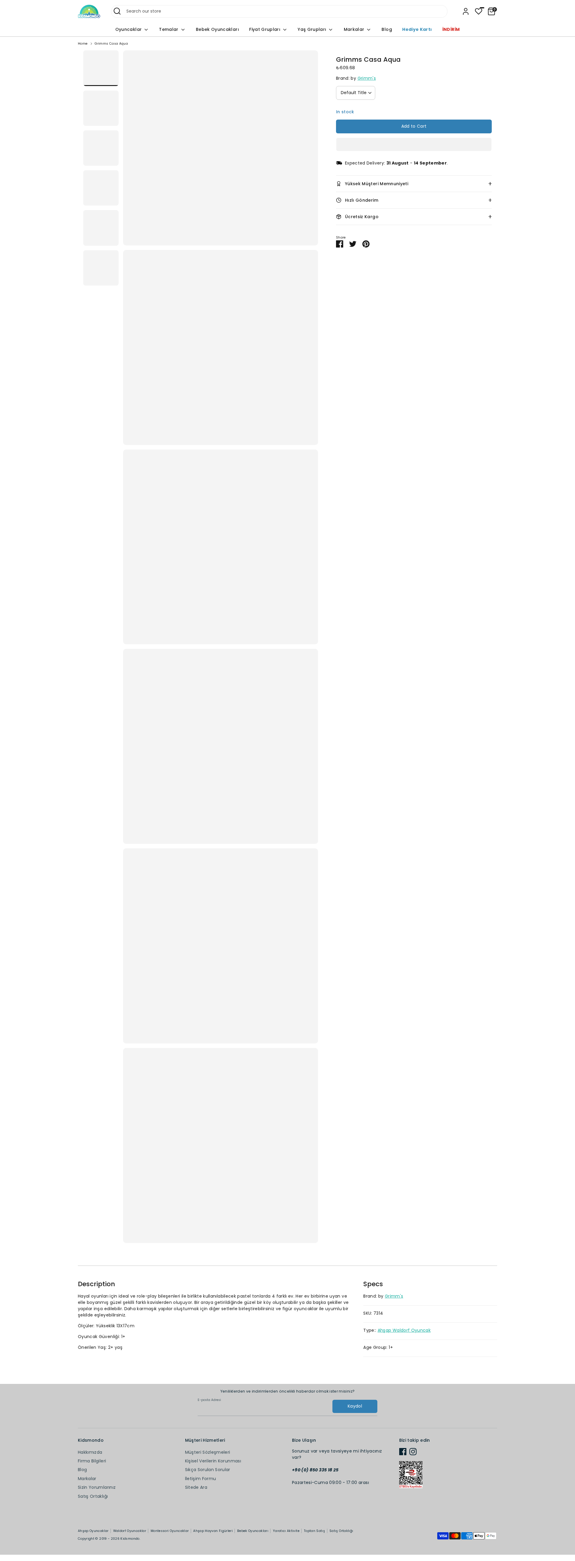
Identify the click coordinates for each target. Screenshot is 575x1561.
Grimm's (367, 78)
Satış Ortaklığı (93, 1496)
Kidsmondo (129, 1538)
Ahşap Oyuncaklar (93, 1531)
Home (82, 43)
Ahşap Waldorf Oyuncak (404, 1330)
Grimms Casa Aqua (111, 43)
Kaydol (355, 1406)
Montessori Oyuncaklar (170, 1531)
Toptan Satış (314, 1531)
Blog (387, 29)
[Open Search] (117, 11)
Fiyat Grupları (265, 29)
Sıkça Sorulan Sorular (207, 1470)
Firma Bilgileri (92, 1461)
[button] (413, 144)
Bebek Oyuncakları (217, 29)
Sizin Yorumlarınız (97, 1487)
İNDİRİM (451, 29)
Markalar (355, 29)
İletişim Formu (200, 1479)
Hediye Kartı (417, 29)
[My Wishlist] (478, 11)
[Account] (465, 11)
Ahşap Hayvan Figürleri (213, 1531)
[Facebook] (402, 1451)
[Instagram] (413, 1451)
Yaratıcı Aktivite (286, 1531)
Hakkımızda (90, 1452)
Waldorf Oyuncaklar (129, 1531)
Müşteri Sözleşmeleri (207, 1452)
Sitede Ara (196, 1487)
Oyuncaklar (129, 29)
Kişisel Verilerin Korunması (213, 1461)
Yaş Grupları (313, 29)
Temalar (169, 29)
